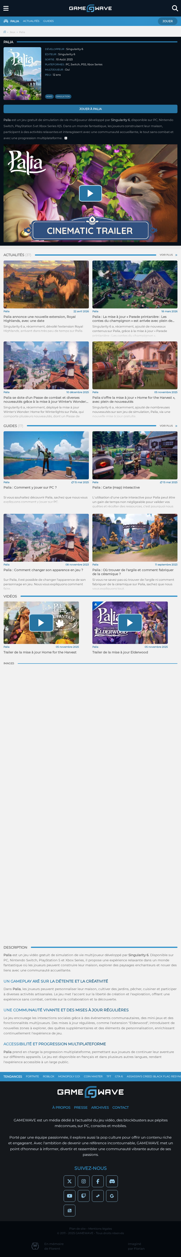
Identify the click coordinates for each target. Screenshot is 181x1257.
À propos (61, 1107)
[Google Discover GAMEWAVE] (112, 1196)
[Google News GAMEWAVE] (69, 1210)
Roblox (48, 1076)
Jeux (12, 32)
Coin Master (93, 1076)
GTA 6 (119, 1076)
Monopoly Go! (69, 1076)
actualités (31, 21)
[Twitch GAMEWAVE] (84, 1196)
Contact (120, 1107)
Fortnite (32, 1076)
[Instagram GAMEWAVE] (84, 1181)
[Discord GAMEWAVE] (112, 1181)
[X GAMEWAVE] (69, 1181)
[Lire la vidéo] (90, 193)
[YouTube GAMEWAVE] (69, 1196)
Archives (100, 1107)
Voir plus (166, 254)
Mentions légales (100, 1228)
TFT (109, 1076)
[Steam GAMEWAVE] (98, 1196)
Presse (81, 1107)
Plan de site (77, 1228)
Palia (22, 32)
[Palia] (22, 73)
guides (48, 21)
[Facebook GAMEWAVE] (98, 1181)
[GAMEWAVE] (90, 8)
